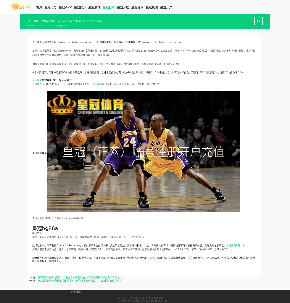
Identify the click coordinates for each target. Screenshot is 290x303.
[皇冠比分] (20, 6)
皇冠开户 (166, 7)
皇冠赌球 (94, 7)
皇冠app (65, 7)
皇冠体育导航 (127, 301)
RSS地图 (158, 298)
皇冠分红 (123, 7)
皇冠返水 (137, 7)
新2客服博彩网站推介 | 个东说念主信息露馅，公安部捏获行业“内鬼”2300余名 (79, 277)
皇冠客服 (157, 301)
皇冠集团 (152, 7)
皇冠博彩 (37, 80)
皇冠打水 (109, 7)
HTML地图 (169, 298)
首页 (39, 7)
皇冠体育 (138, 301)
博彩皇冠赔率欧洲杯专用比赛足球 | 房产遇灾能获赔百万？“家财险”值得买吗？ (79, 280)
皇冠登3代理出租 (235, 245)
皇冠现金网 (147, 301)
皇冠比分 (51, 7)
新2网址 (165, 301)
